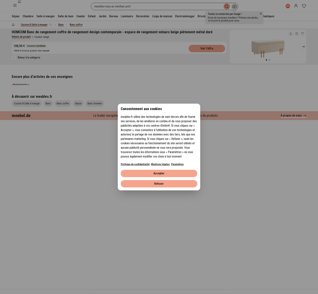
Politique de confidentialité (135, 164)
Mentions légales (160, 164)
